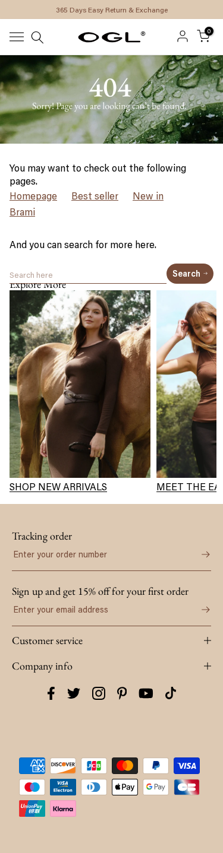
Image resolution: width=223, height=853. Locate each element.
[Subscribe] (199, 610)
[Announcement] (111, 9)
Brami (22, 211)
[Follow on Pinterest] (122, 693)
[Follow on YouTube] (146, 693)
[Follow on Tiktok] (170, 693)
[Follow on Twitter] (73, 693)
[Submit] (199, 554)
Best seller (94, 195)
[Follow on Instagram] (98, 693)
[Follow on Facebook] (51, 693)
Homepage (33, 195)
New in (148, 195)
